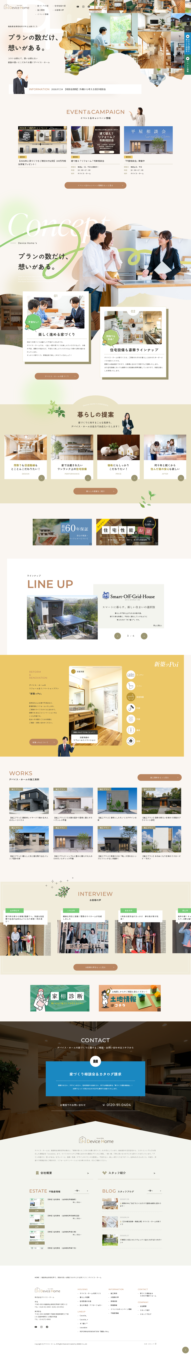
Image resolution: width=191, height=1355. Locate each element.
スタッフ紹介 (145, 1310)
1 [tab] (75, 667)
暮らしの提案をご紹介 (100, 491)
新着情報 (114, 1305)
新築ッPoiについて (44, 742)
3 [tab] (89, 667)
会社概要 (143, 1306)
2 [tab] (82, 667)
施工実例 (41, 10)
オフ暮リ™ (84, 1323)
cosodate (83, 1327)
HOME (37, 1277)
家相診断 (114, 1301)
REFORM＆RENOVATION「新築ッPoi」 (95, 1331)
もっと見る (100, 185)
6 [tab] (109, 667)
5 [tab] (103, 667)
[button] (135, 674)
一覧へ (81, 1190)
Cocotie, (83, 1315)
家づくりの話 (42, 6)
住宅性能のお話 (85, 1301)
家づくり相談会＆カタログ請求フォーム (148, 1294)
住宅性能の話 (60, 6)
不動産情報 (115, 1313)
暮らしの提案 (85, 1297)
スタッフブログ (145, 1314)
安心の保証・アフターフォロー (91, 1305)
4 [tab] (96, 667)
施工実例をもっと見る (164, 777)
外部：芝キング (149, 1344)
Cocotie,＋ (84, 1319)
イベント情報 (42, 14)
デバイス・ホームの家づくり (60, 376)
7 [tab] (116, 667)
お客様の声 (59, 10)
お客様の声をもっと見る (99, 967)
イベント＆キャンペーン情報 (121, 1309)
